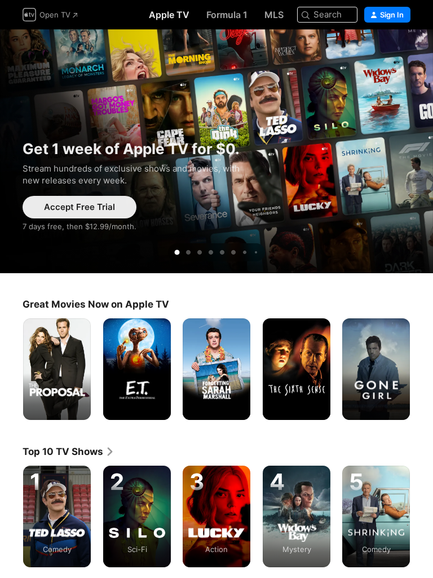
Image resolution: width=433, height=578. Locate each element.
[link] (68, 451)
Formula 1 (227, 14)
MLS (274, 14)
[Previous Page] (11, 369)
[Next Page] (422, 369)
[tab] (177, 252)
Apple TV (169, 14)
